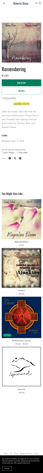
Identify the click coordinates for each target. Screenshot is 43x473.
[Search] (36, 3)
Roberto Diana (20, 3)
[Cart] (40, 3)
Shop (36, 453)
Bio (11, 453)
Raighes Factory (26, 453)
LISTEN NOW (21, 103)
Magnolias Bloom (21, 242)
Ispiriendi (21, 389)
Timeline (21, 290)
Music (16, 453)
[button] (4, 45)
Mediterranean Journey (21, 340)
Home (6, 453)
